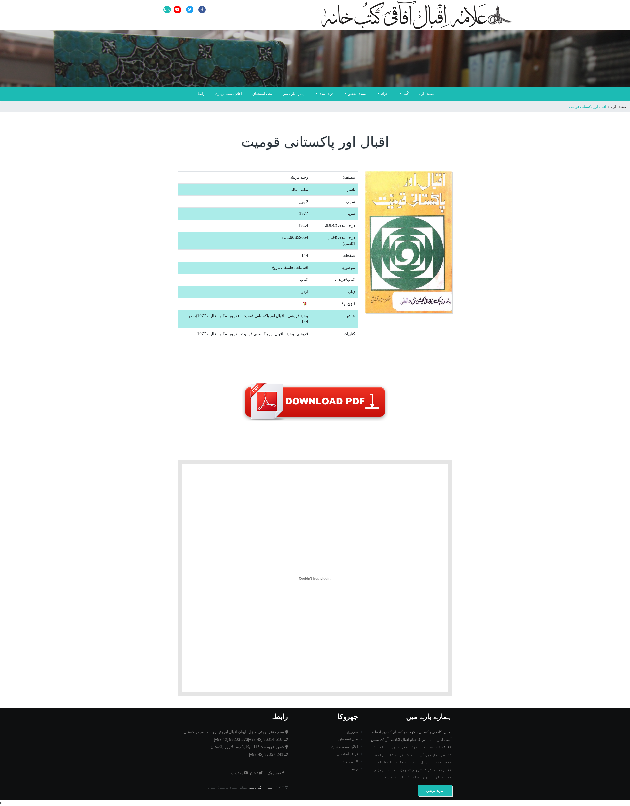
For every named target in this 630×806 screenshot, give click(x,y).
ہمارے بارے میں (293, 94)
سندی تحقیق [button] (356, 94)
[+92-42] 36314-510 (265, 739)
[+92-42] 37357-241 (266, 754)
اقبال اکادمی (262, 787)
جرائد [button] (383, 94)
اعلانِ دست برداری (228, 94)
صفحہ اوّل (426, 94)
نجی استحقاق (262, 94)
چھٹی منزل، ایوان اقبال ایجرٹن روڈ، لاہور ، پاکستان (234, 732)
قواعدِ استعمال (347, 754)
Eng (167, 9)
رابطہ (200, 94)
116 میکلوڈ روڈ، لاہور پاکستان (247, 747)
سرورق (352, 732)
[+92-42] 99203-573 (231, 739)
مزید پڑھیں (435, 790)
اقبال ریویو (350, 761)
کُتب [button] (405, 94)
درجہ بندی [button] (325, 94)
